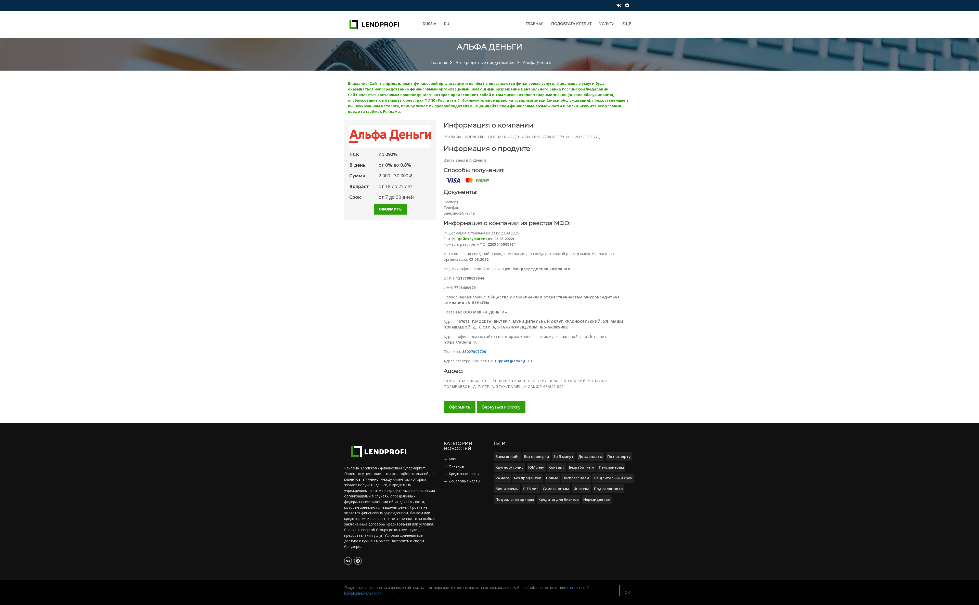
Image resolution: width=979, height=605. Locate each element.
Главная (535, 23)
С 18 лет (530, 488)
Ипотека (581, 488)
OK (627, 592)
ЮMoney (536, 467)
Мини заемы (507, 488)
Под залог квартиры (515, 499)
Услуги (607, 23)
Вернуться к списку (501, 407)
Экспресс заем (576, 478)
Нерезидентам (597, 499)
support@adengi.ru (513, 361)
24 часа (502, 478)
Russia (429, 23)
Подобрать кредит (571, 23)
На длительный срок (613, 478)
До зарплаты (590, 456)
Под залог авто (608, 488)
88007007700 (474, 351)
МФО (453, 458)
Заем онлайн (508, 456)
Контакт (556, 467)
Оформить (390, 209)
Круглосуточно (510, 467)
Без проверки (536, 456)
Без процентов (528, 478)
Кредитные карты (464, 473)
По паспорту (619, 456)
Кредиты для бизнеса (558, 499)
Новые (552, 478)
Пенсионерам (611, 467)
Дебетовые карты (464, 481)
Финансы (456, 466)
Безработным (581, 467)
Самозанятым (556, 488)
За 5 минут (563, 456)
